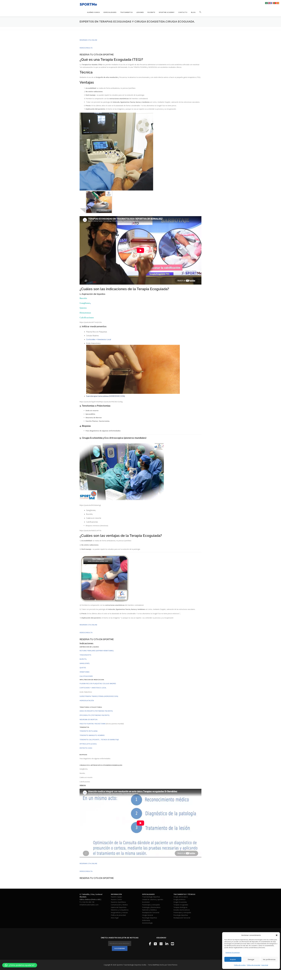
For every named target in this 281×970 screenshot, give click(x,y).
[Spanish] (277, 3)
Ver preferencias (269, 959)
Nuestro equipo (116, 897)
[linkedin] (166, 943)
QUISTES (83, 668)
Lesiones (140, 12)
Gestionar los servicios (232, 952)
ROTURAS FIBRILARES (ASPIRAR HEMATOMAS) (97, 651)
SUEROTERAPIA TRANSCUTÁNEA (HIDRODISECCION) (99, 696)
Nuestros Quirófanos (118, 902)
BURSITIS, (83, 659)
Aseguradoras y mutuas (119, 912)
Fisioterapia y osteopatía (151, 905)
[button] (277, 935)
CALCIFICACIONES (86, 676)
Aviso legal (264, 965)
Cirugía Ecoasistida (180, 902)
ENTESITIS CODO (86, 748)
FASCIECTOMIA (99, 724)
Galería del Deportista (118, 907)
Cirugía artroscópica (180, 897)
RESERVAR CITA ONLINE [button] (88, 40)
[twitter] (155, 943)
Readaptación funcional (181, 918)
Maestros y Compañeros (120, 910)
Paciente (151, 12)
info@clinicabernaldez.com (89, 905)
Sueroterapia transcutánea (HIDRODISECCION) (105, 396)
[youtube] (172, 943)
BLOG (193, 12)
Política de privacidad (253, 965)
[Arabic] (266, 3)
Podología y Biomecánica (151, 907)
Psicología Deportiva (149, 918)
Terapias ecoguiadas (180, 905)
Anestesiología (147, 923)
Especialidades (110, 12)
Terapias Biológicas (180, 907)
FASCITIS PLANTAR (87, 724)
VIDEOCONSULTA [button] (86, 48)
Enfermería (146, 920)
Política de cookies (240, 965)
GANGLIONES (84, 663)
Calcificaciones (87, 317)
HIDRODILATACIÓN (87, 700)
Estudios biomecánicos (181, 910)
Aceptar (233, 959)
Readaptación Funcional (150, 912)
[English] (269, 3)
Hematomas (85, 312)
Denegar (251, 959)
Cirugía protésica (179, 899)
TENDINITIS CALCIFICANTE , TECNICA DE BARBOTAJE (99, 739)
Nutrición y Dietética (149, 910)
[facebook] (150, 943)
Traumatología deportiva (151, 897)
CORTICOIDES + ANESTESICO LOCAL (93, 688)
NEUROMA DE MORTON (88, 719)
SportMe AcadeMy (167, 12)
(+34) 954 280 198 (87, 902)
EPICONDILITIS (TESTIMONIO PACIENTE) (94, 715)
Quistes (83, 308)
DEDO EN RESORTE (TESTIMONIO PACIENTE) (96, 711)
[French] (272, 3)
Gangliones (85, 303)
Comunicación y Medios (119, 905)
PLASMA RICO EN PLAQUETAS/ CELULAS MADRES (98, 683)
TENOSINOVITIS (85, 655)
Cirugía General (147, 915)
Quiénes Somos (93, 12)
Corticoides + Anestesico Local (98, 339)
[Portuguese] (275, 3)
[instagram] (161, 943)
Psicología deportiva (180, 915)
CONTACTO (182, 12)
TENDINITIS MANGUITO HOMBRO (92, 735)
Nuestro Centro (116, 899)
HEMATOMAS (84, 672)
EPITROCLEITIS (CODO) (88, 744)
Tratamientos (126, 12)
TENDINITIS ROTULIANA (88, 731)
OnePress (155, 965)
